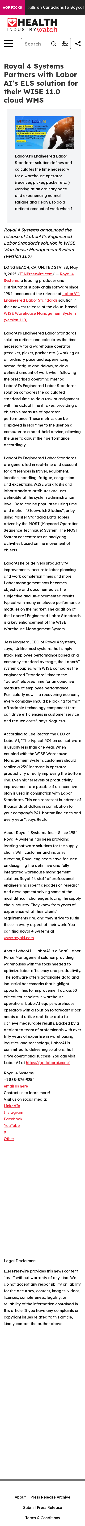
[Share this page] (78, 43)
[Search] (53, 43)
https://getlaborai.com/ (48, 1062)
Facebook (13, 1119)
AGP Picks (12, 7)
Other (9, 1138)
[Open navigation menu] (8, 43)
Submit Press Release (42, 1507)
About (20, 1497)
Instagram (13, 1112)
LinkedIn (12, 1105)
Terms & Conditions (42, 1517)
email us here (16, 1086)
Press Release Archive (50, 1497)
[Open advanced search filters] (65, 43)
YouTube (12, 1125)
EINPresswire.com (36, 274)
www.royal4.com (19, 937)
